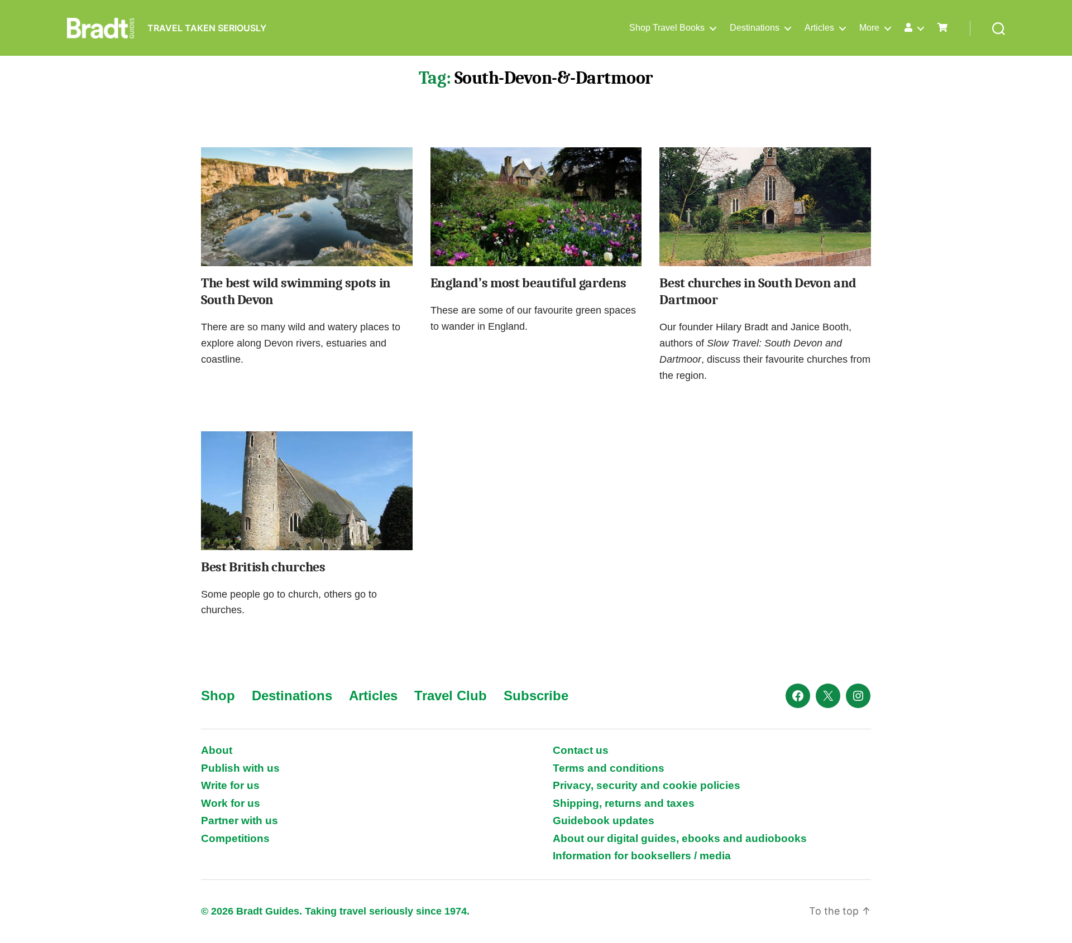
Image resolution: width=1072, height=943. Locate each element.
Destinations (754, 27)
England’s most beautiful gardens (528, 283)
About (216, 750)
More (869, 27)
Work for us (230, 803)
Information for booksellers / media (642, 856)
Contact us (581, 750)
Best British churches (263, 567)
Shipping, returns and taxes (624, 803)
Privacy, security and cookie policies (646, 785)
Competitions (235, 838)
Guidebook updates (603, 820)
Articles (819, 27)
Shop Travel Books (667, 27)
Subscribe (536, 695)
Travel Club (450, 695)
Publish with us (240, 768)
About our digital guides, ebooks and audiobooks (680, 838)
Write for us (230, 785)
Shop (218, 695)
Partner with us (239, 820)
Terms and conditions (608, 768)
